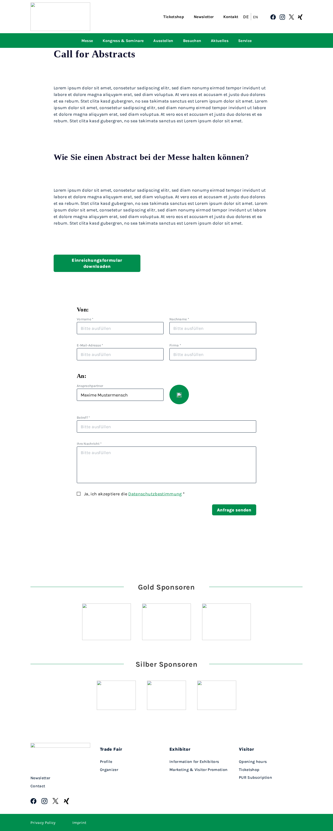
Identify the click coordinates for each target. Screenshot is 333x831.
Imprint (79, 822)
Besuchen (192, 40)
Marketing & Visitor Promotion (198, 769)
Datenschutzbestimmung (155, 493)
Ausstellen (163, 40)
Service (245, 40)
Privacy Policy (42, 822)
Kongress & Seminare (123, 40)
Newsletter (204, 16)
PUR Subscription (255, 777)
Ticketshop (173, 16)
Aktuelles (219, 40)
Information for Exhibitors (194, 761)
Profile (106, 761)
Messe (87, 40)
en (255, 16)
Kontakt (230, 16)
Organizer (109, 769)
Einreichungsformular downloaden (97, 263)
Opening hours (253, 761)
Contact (37, 786)
